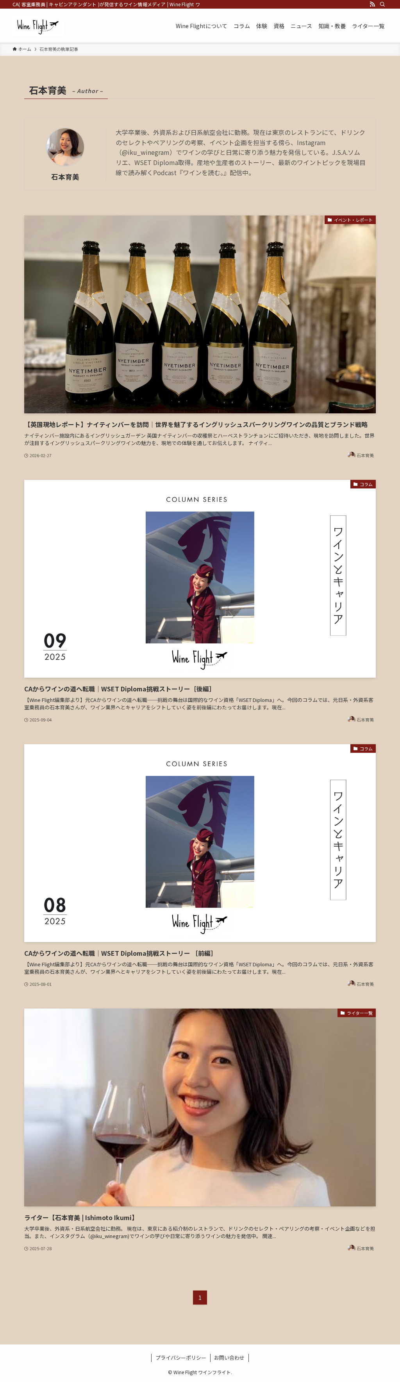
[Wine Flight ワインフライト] (38, 25)
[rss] (372, 4)
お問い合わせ (229, 1357)
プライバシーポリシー (180, 1357)
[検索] (382, 4)
